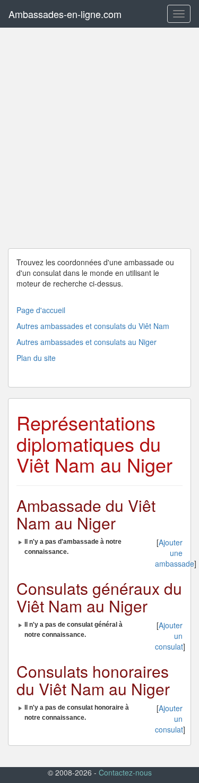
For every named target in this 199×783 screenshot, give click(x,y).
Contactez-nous (125, 772)
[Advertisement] (99, 138)
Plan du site (36, 357)
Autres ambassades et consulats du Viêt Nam (92, 326)
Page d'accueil (40, 310)
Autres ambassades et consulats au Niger (86, 341)
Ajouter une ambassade (174, 553)
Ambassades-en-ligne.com (65, 14)
